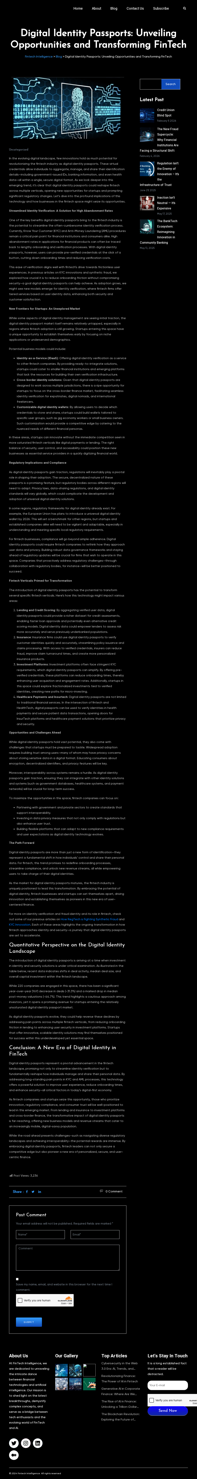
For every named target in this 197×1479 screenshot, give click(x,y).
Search (171, 84)
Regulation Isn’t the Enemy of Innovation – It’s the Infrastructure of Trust (159, 174)
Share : (18, 1192)
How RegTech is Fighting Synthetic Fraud (89, 919)
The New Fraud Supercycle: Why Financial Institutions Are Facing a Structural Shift (159, 140)
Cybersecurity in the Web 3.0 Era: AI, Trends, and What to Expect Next (119, 1366)
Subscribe (161, 8)
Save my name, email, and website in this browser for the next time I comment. (64, 1287)
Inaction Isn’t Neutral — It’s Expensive (166, 203)
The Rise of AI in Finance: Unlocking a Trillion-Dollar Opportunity (119, 1405)
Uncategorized (18, 149)
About (96, 8)
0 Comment (114, 1191)
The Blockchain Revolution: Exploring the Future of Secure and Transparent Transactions (120, 1417)
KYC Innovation (19, 924)
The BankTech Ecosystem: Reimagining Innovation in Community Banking (159, 232)
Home (78, 8)
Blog (113, 8)
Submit (29, 1322)
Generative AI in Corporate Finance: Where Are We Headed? (120, 1392)
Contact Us (135, 8)
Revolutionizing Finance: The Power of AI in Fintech (119, 1378)
